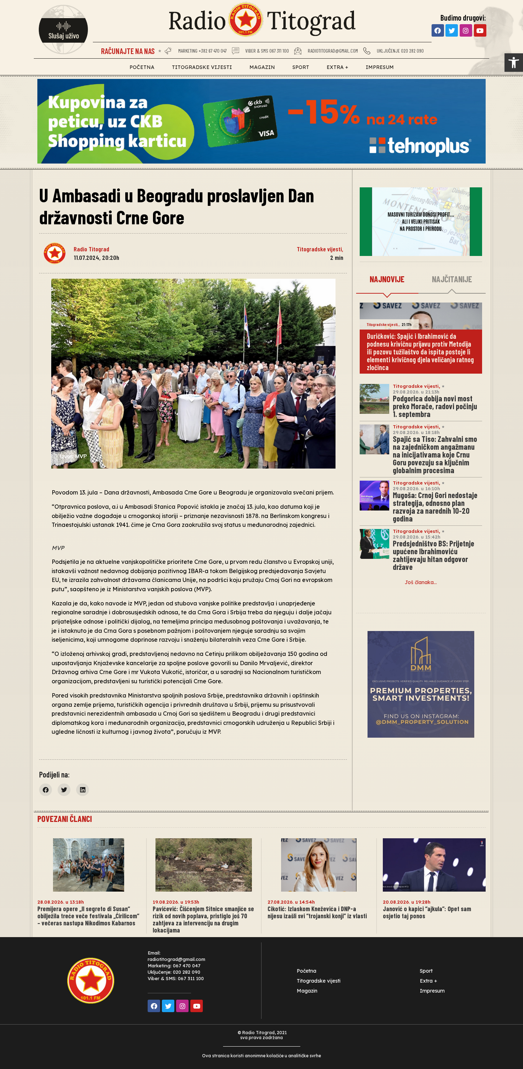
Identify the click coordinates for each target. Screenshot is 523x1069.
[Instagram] (466, 30)
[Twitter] (451, 30)
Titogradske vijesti (202, 67)
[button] (513, 62)
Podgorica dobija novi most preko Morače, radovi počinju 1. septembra (435, 406)
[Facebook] (438, 30)
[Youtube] (480, 30)
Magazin (262, 67)
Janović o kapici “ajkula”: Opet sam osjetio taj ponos (427, 912)
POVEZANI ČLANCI (64, 818)
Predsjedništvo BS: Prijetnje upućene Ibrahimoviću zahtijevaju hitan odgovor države (433, 555)
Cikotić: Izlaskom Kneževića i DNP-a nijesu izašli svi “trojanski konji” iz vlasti (317, 912)
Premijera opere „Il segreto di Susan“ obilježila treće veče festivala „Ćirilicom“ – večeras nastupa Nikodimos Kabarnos (88, 916)
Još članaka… (421, 582)
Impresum (380, 67)
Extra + (337, 67)
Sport (300, 67)
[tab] (387, 279)
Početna (142, 67)
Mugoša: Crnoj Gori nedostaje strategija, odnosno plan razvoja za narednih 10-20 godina (435, 506)
